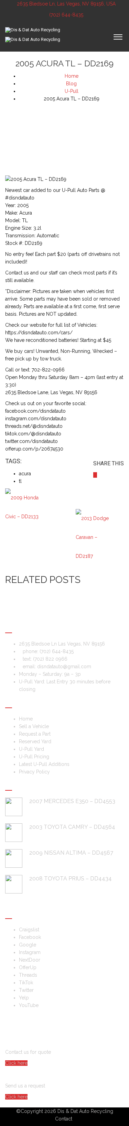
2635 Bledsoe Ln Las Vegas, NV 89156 (62, 644)
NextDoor (29, 960)
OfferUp (27, 967)
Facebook (30, 937)
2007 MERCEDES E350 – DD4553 (72, 801)
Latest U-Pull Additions (44, 764)
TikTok (26, 982)
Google (27, 945)
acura (25, 473)
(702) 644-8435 (65, 15)
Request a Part (35, 734)
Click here (16, 1063)
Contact (63, 1119)
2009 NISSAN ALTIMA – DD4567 (71, 852)
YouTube (29, 1005)
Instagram (30, 952)
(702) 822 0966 (50, 659)
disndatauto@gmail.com (64, 666)
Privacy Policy (34, 772)
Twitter (26, 990)
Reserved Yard (35, 741)
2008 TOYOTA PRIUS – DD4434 (70, 878)
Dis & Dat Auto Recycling (85, 1111)
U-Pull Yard (31, 749)
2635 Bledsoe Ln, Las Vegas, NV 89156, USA (66, 4)
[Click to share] (95, 475)
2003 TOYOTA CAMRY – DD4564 (72, 827)
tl (20, 481)
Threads (28, 975)
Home (26, 719)
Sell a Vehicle (34, 726)
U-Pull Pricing (34, 756)
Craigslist (29, 929)
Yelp (24, 997)
